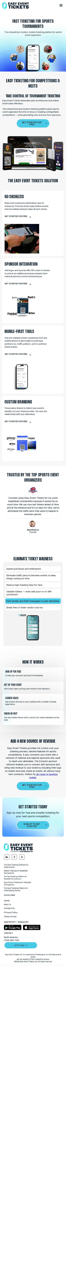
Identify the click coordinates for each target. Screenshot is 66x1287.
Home (7, 900)
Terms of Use (10, 916)
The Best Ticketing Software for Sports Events (16, 866)
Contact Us (9, 908)
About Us (7, 904)
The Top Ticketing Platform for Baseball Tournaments (15, 877)
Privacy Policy (10, 912)
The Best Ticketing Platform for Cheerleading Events (16, 889)
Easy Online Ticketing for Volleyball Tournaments (17, 883)
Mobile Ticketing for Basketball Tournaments (16, 872)
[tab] (33, 569)
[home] (15, 5)
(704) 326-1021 (11, 940)
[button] (61, 5)
